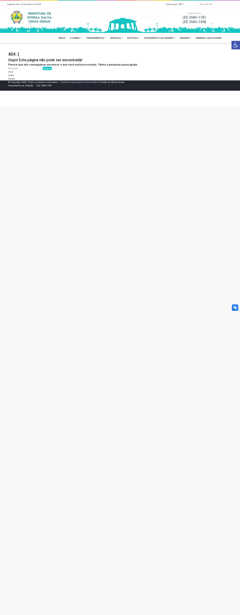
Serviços (115, 38)
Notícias (132, 38)
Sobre (11, 75)
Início (61, 38)
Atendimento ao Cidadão (158, 38)
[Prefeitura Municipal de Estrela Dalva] (120, 20)
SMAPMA (184, 38)
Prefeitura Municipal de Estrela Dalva (79, 82)
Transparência (95, 38)
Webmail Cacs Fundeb (209, 38)
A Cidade (75, 38)
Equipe (11, 78)
